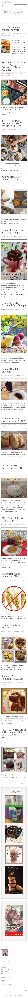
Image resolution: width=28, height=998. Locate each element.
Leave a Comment (6, 473)
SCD (24, 375)
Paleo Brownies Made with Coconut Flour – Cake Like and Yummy (13, 734)
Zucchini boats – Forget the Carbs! (11, 28)
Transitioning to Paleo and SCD (10, 575)
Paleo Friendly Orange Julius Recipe (13, 304)
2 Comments (7, 75)
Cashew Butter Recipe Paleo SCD (11, 467)
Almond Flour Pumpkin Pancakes (12, 677)
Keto (18, 183)
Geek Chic (3, 971)
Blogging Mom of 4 (14, 13)
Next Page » (24, 783)
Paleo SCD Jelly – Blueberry (11, 370)
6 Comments (4, 377)
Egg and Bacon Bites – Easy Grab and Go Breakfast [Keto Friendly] (13, 66)
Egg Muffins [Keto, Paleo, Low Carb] (12, 178)
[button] (14, 22)
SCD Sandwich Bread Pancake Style (13, 519)
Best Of (20, 33)
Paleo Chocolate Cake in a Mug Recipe (13, 231)
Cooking (24, 33)
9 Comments (7, 35)
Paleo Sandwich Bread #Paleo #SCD (13, 419)
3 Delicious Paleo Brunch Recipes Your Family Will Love (13, 123)
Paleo (2, 35)
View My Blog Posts (6, 977)
